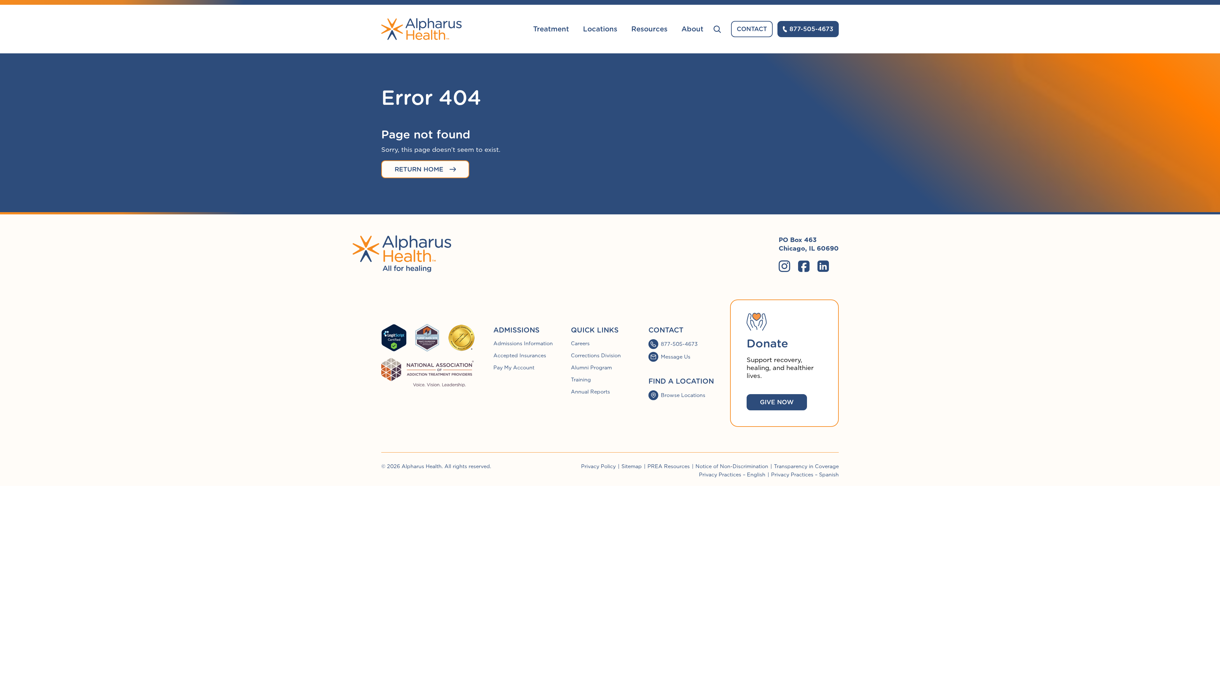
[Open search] (717, 29)
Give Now (777, 402)
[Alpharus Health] (421, 29)
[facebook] (804, 266)
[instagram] (784, 266)
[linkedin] (823, 266)
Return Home (419, 169)
